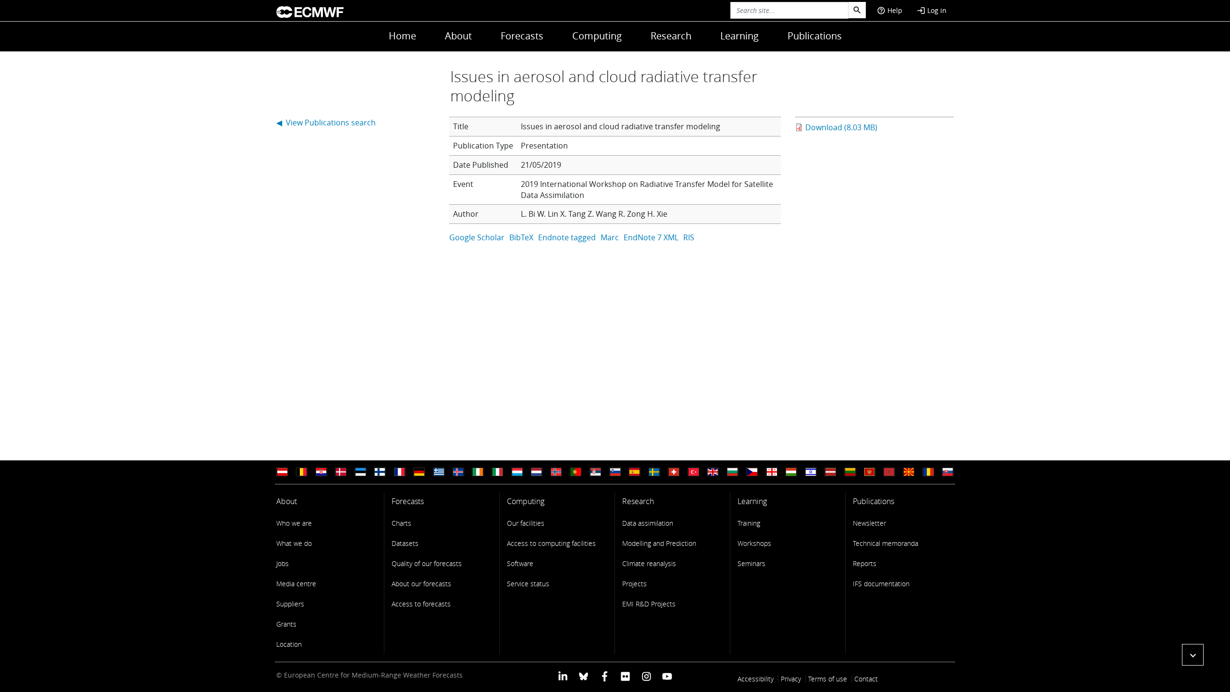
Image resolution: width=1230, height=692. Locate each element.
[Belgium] (302, 472)
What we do (294, 543)
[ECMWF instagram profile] (646, 676)
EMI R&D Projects (649, 603)
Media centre (296, 583)
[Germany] (419, 472)
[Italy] (497, 472)
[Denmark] (340, 472)
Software (520, 563)
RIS (688, 237)
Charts (401, 523)
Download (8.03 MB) (841, 127)
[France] (400, 472)
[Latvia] (830, 472)
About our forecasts (421, 583)
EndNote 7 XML (651, 237)
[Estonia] (360, 472)
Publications (814, 35)
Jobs (282, 563)
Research (671, 35)
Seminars (751, 563)
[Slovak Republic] (948, 472)
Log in (932, 10)
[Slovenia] (615, 472)
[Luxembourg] (517, 472)
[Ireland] (478, 472)
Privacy (791, 678)
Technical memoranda (885, 543)
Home (402, 35)
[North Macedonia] (908, 472)
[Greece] (438, 472)
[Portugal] (575, 472)
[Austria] (282, 472)
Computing (597, 35)
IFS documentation (881, 583)
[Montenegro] (869, 472)
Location (289, 644)
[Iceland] (458, 472)
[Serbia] (595, 472)
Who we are (294, 523)
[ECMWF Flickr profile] (625, 676)
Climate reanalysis (649, 563)
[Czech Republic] (752, 472)
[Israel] (811, 472)
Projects (634, 583)
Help (889, 10)
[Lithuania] (850, 472)
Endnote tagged (567, 237)
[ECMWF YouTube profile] (667, 676)
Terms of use (827, 678)
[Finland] (380, 472)
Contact (866, 678)
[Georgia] (771, 472)
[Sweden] (654, 472)
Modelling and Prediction (659, 543)
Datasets (405, 543)
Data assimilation (647, 523)
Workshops (754, 543)
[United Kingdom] (713, 472)
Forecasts (522, 35)
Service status (528, 583)
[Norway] (556, 472)
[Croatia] (321, 472)
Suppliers (290, 603)
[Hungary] (791, 472)
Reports (864, 563)
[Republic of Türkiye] (693, 472)
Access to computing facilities (551, 543)
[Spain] (634, 472)
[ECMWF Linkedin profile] (563, 676)
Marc (610, 237)
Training (749, 523)
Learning (739, 35)
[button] (1193, 655)
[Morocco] (889, 472)
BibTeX (521, 237)
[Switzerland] (673, 472)
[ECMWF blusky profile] (583, 676)
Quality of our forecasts (427, 563)
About (458, 35)
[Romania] (928, 472)
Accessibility (756, 678)
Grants (286, 624)
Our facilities (525, 523)
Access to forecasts (421, 603)
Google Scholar (476, 237)
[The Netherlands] (536, 472)
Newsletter (869, 523)
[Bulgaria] (732, 472)
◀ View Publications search (326, 122)
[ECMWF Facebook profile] (604, 676)
